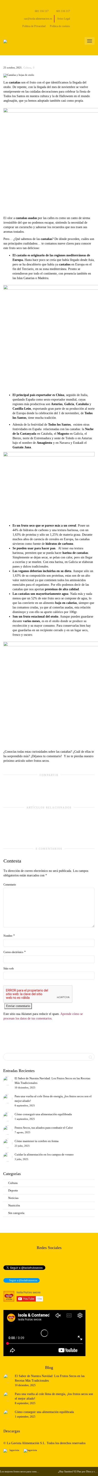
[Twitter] (7, 4)
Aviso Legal (63, 18)
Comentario (9, 884)
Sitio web (8, 968)
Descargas (11, 1431)
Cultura (27, 67)
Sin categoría (16, 1213)
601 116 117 (41, 11)
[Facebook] (15, 4)
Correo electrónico (13, 952)
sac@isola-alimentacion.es (37, 18)
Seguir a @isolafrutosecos (22, 1280)
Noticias (13, 1198)
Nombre (7, 935)
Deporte (13, 1190)
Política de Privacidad (34, 26)
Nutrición (14, 1205)
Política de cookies (60, 26)
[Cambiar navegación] (90, 41)
